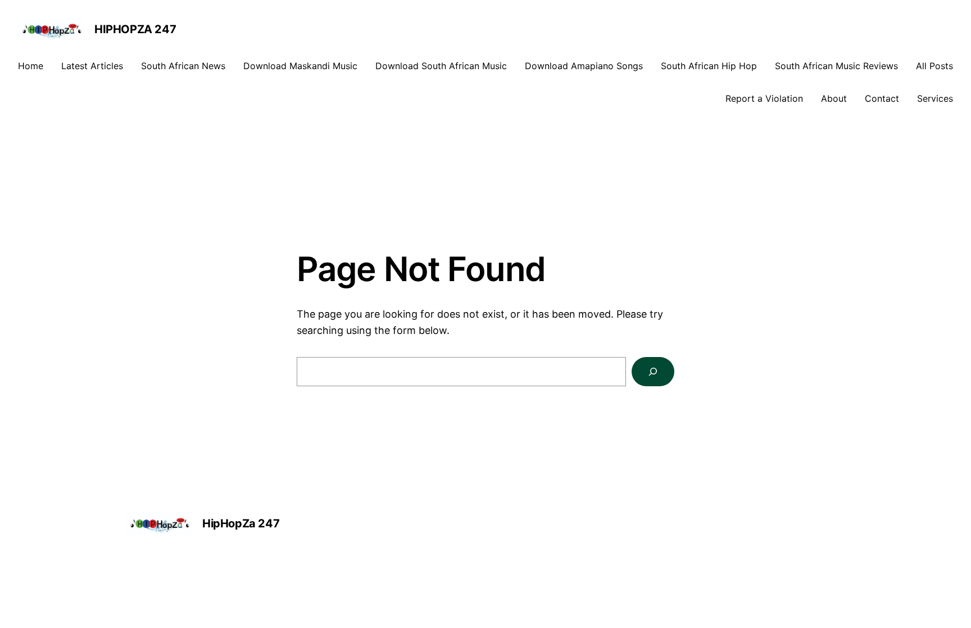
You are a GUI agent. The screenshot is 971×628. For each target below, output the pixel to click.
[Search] (653, 371)
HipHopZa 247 (135, 29)
